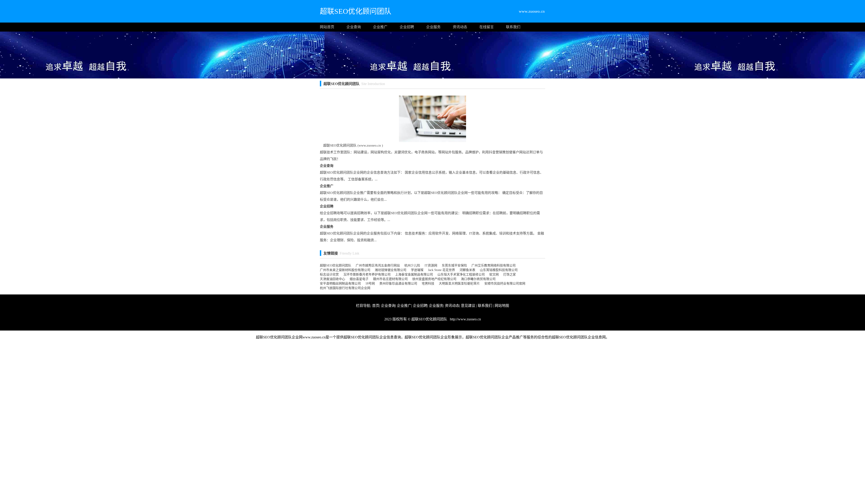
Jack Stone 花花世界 (441, 270)
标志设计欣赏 (329, 274)
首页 (375, 306)
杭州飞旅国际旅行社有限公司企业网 (345, 288)
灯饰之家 (509, 274)
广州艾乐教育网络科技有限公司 (493, 265)
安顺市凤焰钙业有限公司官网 (504, 283)
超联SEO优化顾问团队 (335, 265)
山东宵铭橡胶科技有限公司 (499, 270)
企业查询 (353, 27)
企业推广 (380, 27)
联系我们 (513, 27)
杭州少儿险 (412, 265)
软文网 (494, 274)
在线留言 (486, 27)
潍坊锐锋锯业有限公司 (390, 270)
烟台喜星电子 (359, 279)
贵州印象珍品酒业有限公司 (398, 283)
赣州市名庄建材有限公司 (390, 279)
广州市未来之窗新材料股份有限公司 (345, 270)
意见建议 (468, 306)
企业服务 (433, 27)
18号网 (370, 283)
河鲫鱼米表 (467, 270)
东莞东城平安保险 (454, 265)
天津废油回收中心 (332, 279)
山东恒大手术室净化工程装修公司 (461, 274)
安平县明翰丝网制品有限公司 (340, 283)
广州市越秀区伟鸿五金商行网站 (378, 265)
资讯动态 (460, 27)
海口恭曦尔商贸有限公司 (478, 279)
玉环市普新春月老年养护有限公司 (367, 274)
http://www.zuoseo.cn (465, 319)
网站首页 (327, 27)
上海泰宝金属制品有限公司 (414, 274)
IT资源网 (431, 265)
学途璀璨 (417, 270)
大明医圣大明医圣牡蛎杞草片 (459, 283)
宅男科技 (428, 283)
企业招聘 (407, 27)
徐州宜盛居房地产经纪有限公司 (434, 279)
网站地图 (502, 306)
